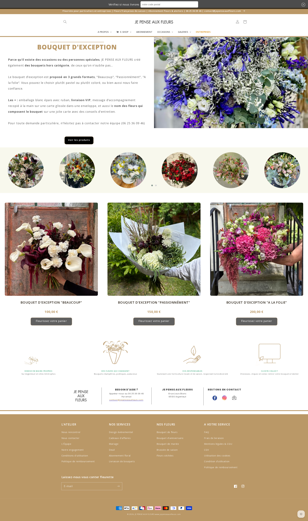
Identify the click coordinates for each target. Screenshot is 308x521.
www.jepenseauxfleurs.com (168, 514)
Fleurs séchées (165, 455)
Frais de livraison (214, 438)
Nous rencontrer (71, 432)
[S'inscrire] (118, 486)
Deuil (112, 449)
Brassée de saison (167, 449)
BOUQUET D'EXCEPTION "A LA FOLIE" (256, 303)
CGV (206, 449)
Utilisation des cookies (217, 455)
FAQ (206, 432)
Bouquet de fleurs (167, 432)
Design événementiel (121, 432)
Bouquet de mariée (168, 443)
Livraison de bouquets (122, 461)
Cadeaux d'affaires (120, 438)
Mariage (113, 443)
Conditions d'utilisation (74, 455)
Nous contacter (70, 438)
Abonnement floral (120, 455)
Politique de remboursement (78, 461)
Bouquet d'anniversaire (170, 438)
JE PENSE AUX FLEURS (144, 514)
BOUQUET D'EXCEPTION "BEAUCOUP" (51, 303)
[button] (302, 4)
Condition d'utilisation (217, 461)
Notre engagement (72, 449)
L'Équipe (66, 443)
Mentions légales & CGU (218, 443)
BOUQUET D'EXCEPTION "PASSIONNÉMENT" (154, 303)
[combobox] (169, 4)
